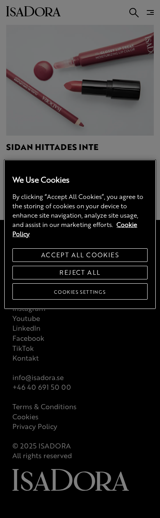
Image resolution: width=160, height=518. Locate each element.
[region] (80, 234)
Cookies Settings (80, 292)
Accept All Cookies (80, 255)
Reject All (79, 272)
